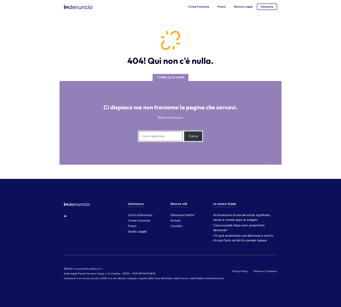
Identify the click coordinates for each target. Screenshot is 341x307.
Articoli (175, 220)
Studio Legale (137, 231)
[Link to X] (65, 216)
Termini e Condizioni (265, 271)
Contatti (176, 226)
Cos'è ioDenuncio (140, 215)
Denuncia (267, 6)
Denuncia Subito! (182, 215)
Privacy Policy (240, 271)
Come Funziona (198, 6)
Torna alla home (170, 77)
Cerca (193, 136)
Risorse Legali (243, 6)
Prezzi (222, 6)
